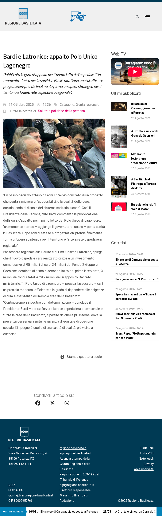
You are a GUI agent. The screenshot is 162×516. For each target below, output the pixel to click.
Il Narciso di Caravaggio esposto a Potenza (144, 108)
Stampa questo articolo (84, 357)
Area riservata (144, 469)
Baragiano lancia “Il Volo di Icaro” (137, 279)
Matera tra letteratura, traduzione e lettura (144, 158)
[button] (147, 16)
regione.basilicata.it (73, 448)
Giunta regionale (87, 105)
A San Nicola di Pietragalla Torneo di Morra (143, 184)
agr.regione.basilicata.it (75, 453)
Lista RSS (147, 453)
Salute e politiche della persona (61, 111)
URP (11, 485)
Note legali (146, 458)
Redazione (67, 501)
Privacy (149, 464)
